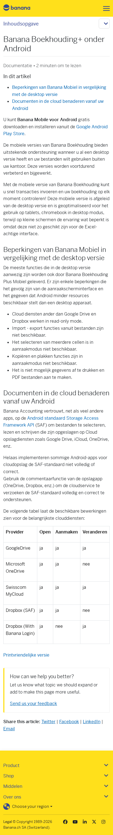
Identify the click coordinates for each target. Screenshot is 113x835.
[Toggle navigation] (105, 8)
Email (9, 729)
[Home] (21, 8)
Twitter (48, 722)
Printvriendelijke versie (26, 655)
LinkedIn (91, 722)
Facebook (69, 722)
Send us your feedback (33, 703)
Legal (7, 821)
